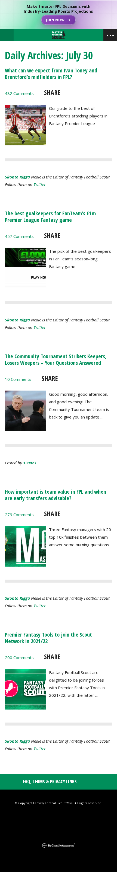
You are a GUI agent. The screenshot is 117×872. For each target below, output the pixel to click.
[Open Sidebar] (110, 35)
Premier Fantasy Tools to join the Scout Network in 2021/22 (48, 638)
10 (18, 379)
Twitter (39, 184)
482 (19, 93)
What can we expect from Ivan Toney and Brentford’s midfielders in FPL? (51, 74)
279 (19, 514)
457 (19, 236)
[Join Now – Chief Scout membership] (58, 14)
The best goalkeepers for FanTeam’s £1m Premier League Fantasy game (50, 216)
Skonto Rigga (17, 177)
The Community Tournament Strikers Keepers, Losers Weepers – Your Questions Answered (55, 359)
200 (19, 657)
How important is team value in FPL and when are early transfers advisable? (55, 495)
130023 (29, 462)
